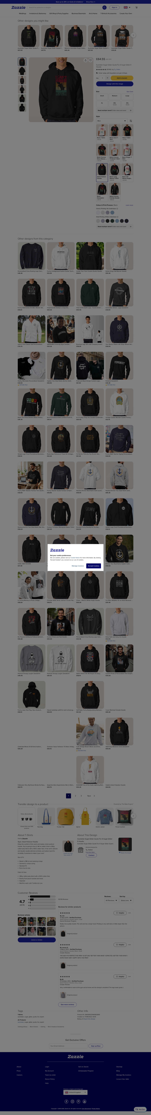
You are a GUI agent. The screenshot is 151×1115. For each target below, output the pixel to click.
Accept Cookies (93, 566)
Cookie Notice (75, 558)
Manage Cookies (78, 566)
